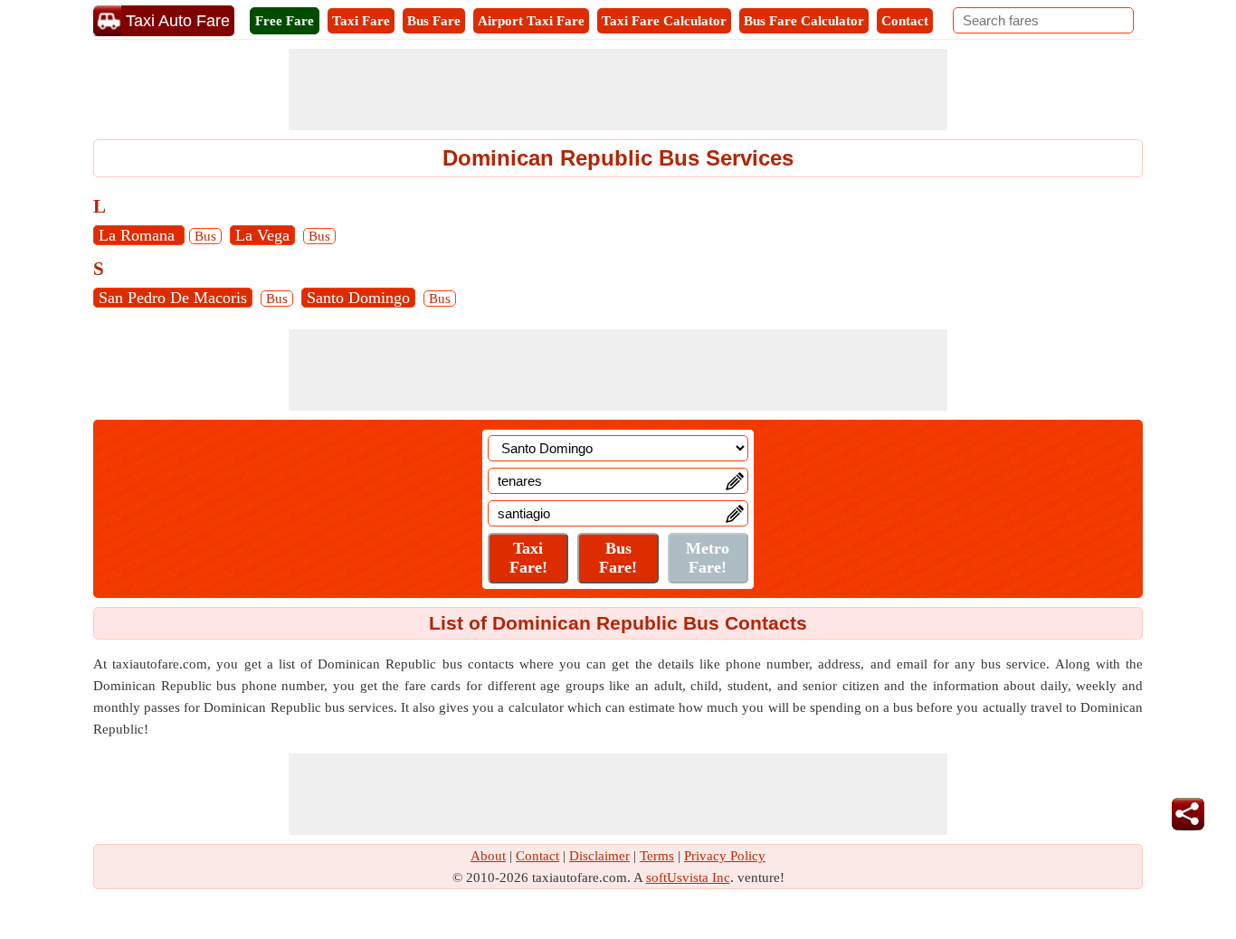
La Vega (262, 235)
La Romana (139, 235)
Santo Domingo (358, 298)
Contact (904, 21)
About (488, 856)
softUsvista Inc (688, 877)
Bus (205, 236)
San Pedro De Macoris (173, 298)
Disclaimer (599, 856)
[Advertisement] (618, 89)
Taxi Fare (361, 21)
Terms (657, 856)
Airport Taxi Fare (531, 21)
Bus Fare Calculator (804, 21)
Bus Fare (434, 21)
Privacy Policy (724, 856)
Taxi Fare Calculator (664, 21)
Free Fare (284, 21)
